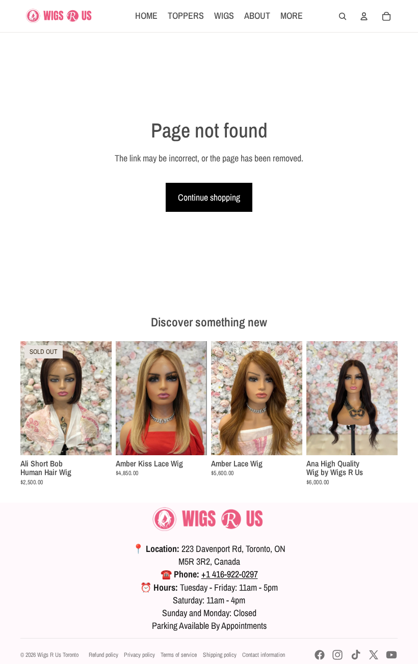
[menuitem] (291, 16)
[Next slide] (104, 397)
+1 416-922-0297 (229, 574)
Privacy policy (139, 655)
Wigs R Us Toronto (58, 655)
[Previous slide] (28, 397)
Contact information (263, 655)
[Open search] (342, 16)
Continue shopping (209, 197)
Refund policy (103, 655)
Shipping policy (220, 655)
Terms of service (179, 655)
